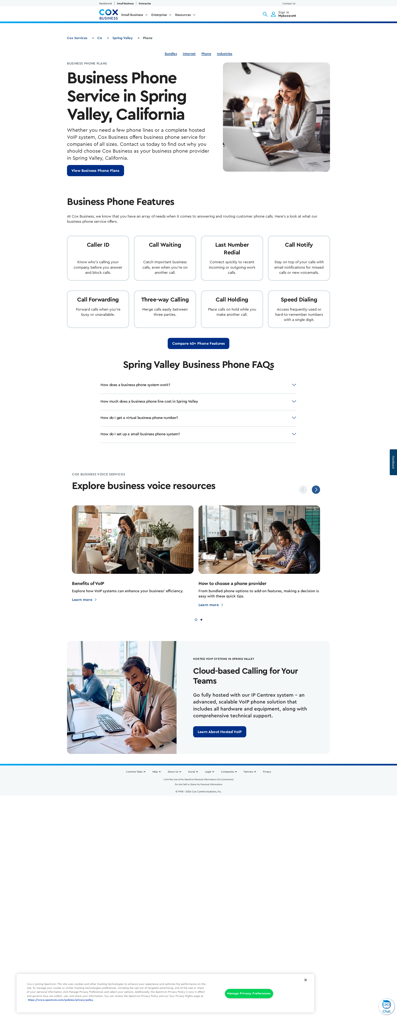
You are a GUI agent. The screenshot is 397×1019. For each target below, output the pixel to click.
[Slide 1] (196, 619)
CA (99, 38)
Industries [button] (224, 53)
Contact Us (288, 3)
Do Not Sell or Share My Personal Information (198, 784)
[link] (95, 170)
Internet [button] (189, 53)
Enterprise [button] (159, 15)
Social (191, 771)
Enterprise (145, 3)
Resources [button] (183, 15)
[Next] (316, 490)
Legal (208, 771)
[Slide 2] (201, 619)
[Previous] (303, 490)
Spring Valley (122, 38)
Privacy (267, 771)
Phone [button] (206, 53)
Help (155, 771)
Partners (248, 771)
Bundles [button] (171, 53)
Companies (227, 771)
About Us (173, 771)
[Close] (305, 979)
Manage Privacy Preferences (249, 993)
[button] (265, 14)
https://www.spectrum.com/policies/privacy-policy (60, 1000)
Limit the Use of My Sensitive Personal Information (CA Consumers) (199, 779)
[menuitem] (135, 16)
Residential (105, 3)
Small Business (125, 3)
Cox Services (77, 38)
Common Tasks (134, 771)
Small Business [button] (132, 15)
